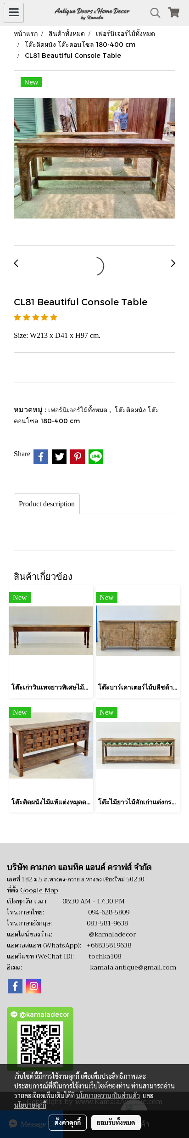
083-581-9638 (107, 923)
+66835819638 (109, 945)
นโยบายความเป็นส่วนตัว (108, 1095)
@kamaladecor (112, 934)
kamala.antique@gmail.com (133, 967)
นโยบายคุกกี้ (30, 1105)
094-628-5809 (108, 912)
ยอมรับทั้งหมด (116, 1122)
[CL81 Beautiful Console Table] (94, 158)
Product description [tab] (47, 504)
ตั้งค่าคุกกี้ (68, 1122)
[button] (152, 13)
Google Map (39, 890)
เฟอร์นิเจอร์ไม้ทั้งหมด (78, 410)
